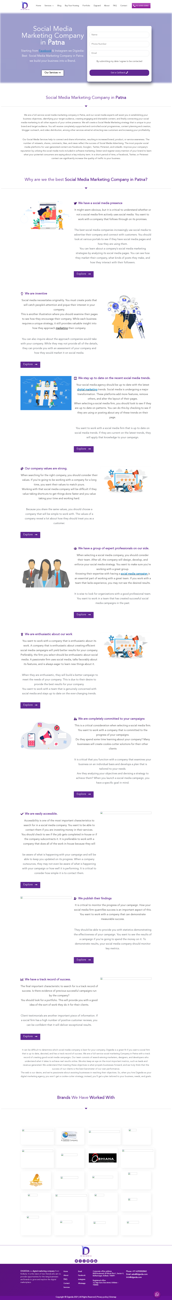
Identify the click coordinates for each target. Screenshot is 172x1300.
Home (38, 6)
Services (48, 6)
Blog (59, 6)
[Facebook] (76, 1261)
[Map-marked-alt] (95, 1261)
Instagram (81, 1279)
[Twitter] (91, 1261)
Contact (123, 6)
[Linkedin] (88, 1261)
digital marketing (87, 389)
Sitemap (112, 1297)
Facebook (81, 1275)
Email (80, 1271)
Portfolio (86, 6)
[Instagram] (80, 1261)
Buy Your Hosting (72, 6)
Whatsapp (81, 1283)
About (107, 6)
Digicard (97, 6)
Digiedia (70, 1297)
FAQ (115, 6)
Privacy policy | (103, 1297)
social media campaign (134, 574)
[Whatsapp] (84, 1261)
